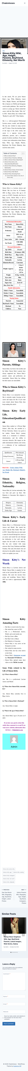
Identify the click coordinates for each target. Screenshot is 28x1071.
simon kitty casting (18, 872)
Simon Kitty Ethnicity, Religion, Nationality (13, 166)
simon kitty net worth (8, 878)
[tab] (10, 952)
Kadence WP (17, 1066)
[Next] (23, 934)
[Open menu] (24, 3)
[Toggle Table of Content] (22, 153)
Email (5, 1004)
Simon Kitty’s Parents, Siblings (13, 158)
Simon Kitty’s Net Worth (11, 171)
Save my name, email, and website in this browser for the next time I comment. (14, 1017)
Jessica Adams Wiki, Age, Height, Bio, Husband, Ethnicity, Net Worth (13, 469)
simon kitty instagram (9, 875)
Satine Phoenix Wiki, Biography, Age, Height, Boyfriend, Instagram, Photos (21, 896)
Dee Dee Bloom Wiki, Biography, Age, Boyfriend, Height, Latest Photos (7, 895)
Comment (6, 974)
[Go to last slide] (4, 934)
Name (5, 996)
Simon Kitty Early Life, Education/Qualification (11, 163)
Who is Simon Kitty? (10, 156)
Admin (5, 63)
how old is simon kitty (9, 869)
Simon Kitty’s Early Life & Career (14, 170)
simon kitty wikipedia (8, 882)
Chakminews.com (17, 730)
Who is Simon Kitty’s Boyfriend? (14, 160)
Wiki (3, 50)
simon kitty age (7, 872)
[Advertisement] (14, 23)
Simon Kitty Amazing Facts (12, 174)
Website (5, 1011)
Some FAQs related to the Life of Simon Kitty (15, 176)
